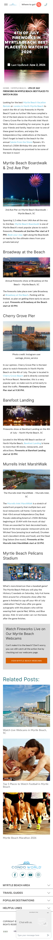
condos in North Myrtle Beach (28, 106)
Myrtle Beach (18, 88)
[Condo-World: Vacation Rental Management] (13, 4)
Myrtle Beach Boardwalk (27, 224)
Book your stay (15, 235)
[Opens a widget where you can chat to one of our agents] (33, 924)
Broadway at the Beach (17, 295)
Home (6, 88)
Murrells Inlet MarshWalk (19, 503)
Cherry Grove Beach (13, 376)
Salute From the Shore (21, 142)
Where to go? (29, 4)
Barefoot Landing (32, 443)
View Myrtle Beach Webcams (26, 660)
